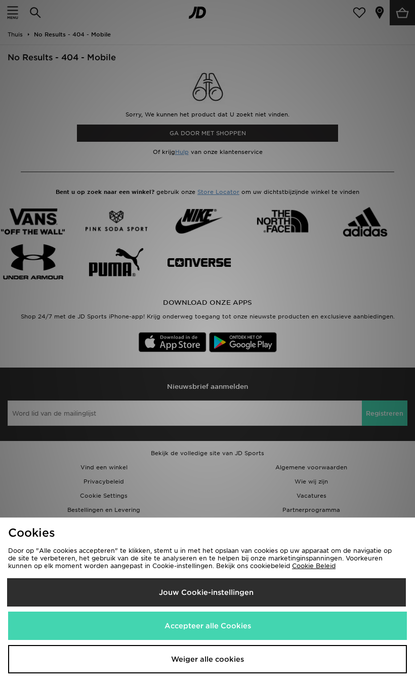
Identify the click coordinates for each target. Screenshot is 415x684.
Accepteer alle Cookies (207, 626)
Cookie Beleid (314, 566)
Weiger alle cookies (207, 659)
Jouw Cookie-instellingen (206, 592)
